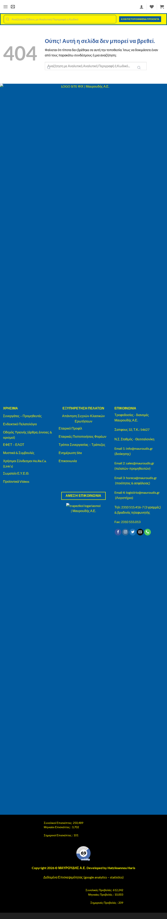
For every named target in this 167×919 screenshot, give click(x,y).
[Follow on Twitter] (132, 532)
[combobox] (60, 19)
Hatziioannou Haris (121, 868)
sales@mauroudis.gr (140, 463)
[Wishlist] (152, 6)
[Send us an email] (140, 532)
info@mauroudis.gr (139, 448)
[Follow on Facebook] (118, 532)
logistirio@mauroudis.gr (143, 492)
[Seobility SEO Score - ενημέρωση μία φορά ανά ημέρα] (83, 853)
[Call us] (147, 532)
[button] (5, 7)
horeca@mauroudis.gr (141, 478)
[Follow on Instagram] (125, 532)
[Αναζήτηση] (139, 68)
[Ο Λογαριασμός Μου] (142, 6)
